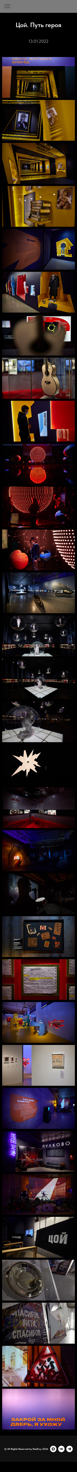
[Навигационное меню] (7, 6)
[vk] (61, 1449)
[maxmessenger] (53, 1449)
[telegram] (69, 1449)
